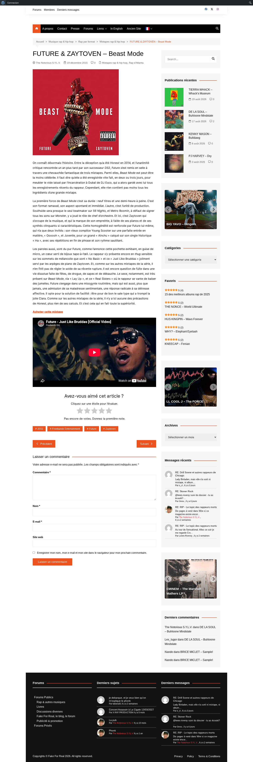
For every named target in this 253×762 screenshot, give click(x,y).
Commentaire (42, 472)
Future (92, 428)
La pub (113, 720)
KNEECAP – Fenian (177, 343)
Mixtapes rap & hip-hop (114, 62)
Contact (62, 28)
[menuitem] (3, 3)
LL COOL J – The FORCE (184, 401)
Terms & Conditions (209, 756)
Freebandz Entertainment (66, 428)
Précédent (46, 443)
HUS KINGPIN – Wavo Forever (184, 319)
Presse (75, 28)
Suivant (144, 443)
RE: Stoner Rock (184, 491)
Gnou (181, 501)
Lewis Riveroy (185, 536)
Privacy (178, 756)
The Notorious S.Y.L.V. (48, 62)
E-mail (37, 521)
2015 (40, 428)
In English (116, 28)
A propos (47, 28)
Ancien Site (134, 28)
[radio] (80, 411)
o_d (181, 485)
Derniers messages (68, 9)
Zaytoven (111, 428)
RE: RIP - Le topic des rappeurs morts (196, 507)
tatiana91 (117, 704)
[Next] (213, 209)
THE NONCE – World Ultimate (183, 306)
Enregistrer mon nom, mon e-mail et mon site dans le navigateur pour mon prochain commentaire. (92, 552)
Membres (49, 9)
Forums (37, 9)
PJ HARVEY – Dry (200, 156)
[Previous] (168, 209)
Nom (36, 506)
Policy (190, 756)
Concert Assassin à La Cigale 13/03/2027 (131, 709)
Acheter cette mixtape (48, 311)
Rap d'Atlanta (136, 62)
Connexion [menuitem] (13, 2)
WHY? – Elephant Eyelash (181, 331)
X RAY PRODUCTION (123, 712)
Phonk (112, 730)
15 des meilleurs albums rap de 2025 (187, 294)
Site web (38, 537)
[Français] (148, 29)
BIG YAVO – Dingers (181, 224)
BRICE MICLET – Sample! (196, 651)
